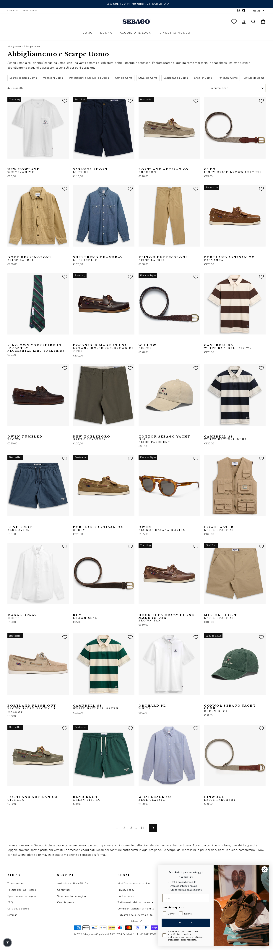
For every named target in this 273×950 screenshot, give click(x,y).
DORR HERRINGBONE (29, 259)
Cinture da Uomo (254, 78)
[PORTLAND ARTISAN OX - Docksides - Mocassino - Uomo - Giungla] (9, 792)
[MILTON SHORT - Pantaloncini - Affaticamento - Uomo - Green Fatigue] (212, 610)
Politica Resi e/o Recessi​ (22, 890)
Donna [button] (106, 33)
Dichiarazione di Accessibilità (135, 915)
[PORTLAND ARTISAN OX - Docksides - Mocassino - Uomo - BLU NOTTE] (146, 164)
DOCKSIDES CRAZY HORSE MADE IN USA (166, 618)
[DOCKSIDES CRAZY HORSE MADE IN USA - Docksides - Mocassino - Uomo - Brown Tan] (141, 610)
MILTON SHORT (220, 616)
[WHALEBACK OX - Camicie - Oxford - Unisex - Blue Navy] (152, 792)
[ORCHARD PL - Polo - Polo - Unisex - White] (141, 700)
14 (142, 828)
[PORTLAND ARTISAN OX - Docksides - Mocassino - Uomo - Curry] (158, 164)
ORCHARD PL (152, 707)
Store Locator (30, 10)
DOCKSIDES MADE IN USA (103, 348)
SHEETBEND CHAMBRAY (98, 259)
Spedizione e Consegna (21, 896)
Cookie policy (126, 896)
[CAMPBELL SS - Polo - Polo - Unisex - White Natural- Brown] (206, 340)
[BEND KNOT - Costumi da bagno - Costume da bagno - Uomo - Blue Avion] (9, 522)
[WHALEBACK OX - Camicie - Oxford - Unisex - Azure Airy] (146, 792)
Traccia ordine (15, 883)
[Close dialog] (264, 869)
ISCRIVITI (185, 922)
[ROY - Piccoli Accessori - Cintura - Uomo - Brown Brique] (81, 610)
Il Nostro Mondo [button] (175, 33)
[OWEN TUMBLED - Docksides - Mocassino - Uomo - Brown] (9, 431)
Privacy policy (126, 890)
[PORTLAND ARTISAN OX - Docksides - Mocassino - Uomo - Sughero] (141, 164)
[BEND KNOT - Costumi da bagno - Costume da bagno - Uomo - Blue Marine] (15, 522)
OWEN (162, 528)
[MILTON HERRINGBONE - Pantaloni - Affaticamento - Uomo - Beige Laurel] (141, 252)
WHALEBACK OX (155, 798)
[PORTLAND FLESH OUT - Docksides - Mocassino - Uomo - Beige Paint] (15, 700)
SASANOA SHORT (90, 171)
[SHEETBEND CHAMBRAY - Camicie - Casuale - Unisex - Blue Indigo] (75, 252)
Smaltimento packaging (71, 896)
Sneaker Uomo (203, 78)
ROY (85, 616)
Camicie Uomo (124, 78)
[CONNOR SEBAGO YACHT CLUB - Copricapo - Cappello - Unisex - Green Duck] (152, 431)
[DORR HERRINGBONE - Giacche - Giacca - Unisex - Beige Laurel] (9, 252)
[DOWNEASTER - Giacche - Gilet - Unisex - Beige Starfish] (206, 522)
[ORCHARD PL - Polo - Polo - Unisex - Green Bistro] (152, 700)
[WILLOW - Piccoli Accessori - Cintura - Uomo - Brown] (141, 340)
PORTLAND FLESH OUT (31, 708)
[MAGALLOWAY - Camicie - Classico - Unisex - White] (9, 610)
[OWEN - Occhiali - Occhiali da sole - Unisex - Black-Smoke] (146, 522)
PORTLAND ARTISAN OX (164, 171)
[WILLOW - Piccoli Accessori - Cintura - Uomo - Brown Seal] (146, 340)
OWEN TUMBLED (25, 438)
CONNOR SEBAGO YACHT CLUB (164, 439)
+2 (164, 164)
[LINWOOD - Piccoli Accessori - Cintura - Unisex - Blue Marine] (212, 792)
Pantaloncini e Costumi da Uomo (89, 78)
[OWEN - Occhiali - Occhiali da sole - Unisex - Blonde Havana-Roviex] (141, 522)
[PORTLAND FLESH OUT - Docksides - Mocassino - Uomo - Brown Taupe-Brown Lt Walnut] (9, 700)
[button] (7, 942)
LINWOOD (220, 798)
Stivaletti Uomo (147, 78)
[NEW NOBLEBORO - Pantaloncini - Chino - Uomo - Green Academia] (75, 431)
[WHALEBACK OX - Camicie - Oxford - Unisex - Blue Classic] (141, 792)
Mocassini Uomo (53, 78)
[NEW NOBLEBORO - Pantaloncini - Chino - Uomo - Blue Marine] (87, 431)
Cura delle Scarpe (18, 908)
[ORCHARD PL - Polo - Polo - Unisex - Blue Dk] (146, 700)
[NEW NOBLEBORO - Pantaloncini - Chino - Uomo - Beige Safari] (81, 431)
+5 (33, 700)
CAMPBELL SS (228, 347)
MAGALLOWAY (22, 616)
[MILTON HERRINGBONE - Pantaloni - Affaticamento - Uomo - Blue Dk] (146, 252)
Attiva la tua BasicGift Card (73, 883)
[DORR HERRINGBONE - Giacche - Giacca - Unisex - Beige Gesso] (15, 252)
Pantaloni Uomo (228, 78)
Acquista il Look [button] (135, 33)
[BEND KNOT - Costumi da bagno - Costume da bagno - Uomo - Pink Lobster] (27, 522)
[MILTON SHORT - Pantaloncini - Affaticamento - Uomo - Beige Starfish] (206, 610)
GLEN (233, 171)
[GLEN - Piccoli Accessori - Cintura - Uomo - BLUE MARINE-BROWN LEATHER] (212, 164)
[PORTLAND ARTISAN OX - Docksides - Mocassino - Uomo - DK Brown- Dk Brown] (224, 252)
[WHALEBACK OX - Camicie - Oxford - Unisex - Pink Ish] (158, 792)
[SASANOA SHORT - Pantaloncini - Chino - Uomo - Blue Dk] (75, 164)
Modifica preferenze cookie (134, 883)
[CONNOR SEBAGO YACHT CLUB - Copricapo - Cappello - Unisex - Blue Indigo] (146, 431)
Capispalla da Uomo (175, 78)
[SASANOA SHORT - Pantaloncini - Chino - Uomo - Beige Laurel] (81, 164)
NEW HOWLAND (23, 171)
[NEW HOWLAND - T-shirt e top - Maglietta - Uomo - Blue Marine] (15, 164)
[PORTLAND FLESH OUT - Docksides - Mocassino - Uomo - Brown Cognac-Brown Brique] (27, 700)
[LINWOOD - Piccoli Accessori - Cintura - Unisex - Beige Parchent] (206, 792)
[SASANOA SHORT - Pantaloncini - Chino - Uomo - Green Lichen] (87, 164)
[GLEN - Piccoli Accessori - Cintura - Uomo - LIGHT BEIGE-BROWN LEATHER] (206, 164)
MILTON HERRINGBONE (163, 259)
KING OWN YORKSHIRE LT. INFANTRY (36, 348)
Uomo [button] (87, 33)
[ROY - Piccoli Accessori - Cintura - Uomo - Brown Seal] (75, 610)
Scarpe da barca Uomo (23, 78)
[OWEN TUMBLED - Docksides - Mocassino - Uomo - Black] (15, 431)
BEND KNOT (19, 528)
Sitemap (12, 915)
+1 (33, 521)
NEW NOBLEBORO (91, 438)
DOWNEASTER (219, 528)
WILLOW (148, 347)
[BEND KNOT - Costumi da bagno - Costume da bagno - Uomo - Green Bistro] (21, 522)
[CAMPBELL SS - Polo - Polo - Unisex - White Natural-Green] (218, 340)
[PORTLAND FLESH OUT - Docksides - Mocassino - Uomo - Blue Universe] (21, 700)
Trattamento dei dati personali (136, 902)
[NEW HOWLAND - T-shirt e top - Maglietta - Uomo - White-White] (9, 164)
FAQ (10, 902)
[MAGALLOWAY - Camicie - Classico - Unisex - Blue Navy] (15, 610)
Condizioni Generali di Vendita (136, 908)
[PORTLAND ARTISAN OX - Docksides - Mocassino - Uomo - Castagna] (152, 164)
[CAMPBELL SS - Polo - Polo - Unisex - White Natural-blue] (212, 340)
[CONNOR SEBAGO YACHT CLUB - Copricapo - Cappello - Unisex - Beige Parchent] (141, 431)
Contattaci (12, 10)
